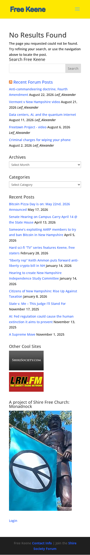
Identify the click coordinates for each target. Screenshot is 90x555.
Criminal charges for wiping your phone (40, 140)
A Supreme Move (22, 334)
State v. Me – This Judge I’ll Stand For (37, 303)
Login (13, 520)
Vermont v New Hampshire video (34, 102)
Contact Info (42, 543)
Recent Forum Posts (33, 82)
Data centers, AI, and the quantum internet (42, 114)
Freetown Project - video (27, 127)
